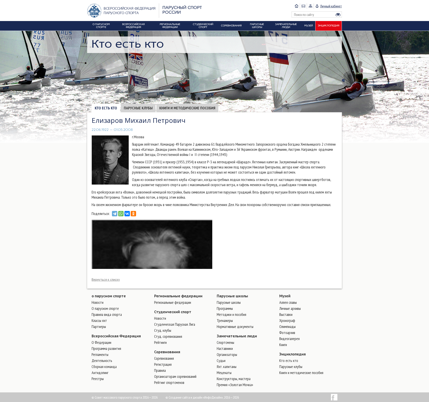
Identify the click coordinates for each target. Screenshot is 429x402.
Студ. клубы (162, 330)
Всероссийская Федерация (116, 336)
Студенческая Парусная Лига (174, 324)
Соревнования (167, 352)
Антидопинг (100, 372)
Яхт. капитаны (226, 366)
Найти (338, 14)
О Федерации (101, 342)
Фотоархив (287, 332)
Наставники (225, 348)
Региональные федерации (178, 296)
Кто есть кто (106, 108)
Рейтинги (160, 342)
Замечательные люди (237, 336)
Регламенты (100, 354)
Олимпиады (287, 326)
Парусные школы (232, 296)
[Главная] (296, 6)
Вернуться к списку (106, 279)
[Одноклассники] (133, 213)
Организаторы (227, 354)
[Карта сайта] (310, 6)
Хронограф (287, 320)
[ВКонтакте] (127, 213)
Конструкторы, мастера (233, 378)
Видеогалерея (289, 338)
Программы (225, 308)
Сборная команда (104, 366)
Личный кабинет (331, 6)
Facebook (334, 397)
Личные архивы (290, 308)
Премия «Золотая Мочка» (235, 384)
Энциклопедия (292, 354)
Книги (283, 344)
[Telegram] (114, 213)
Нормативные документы (235, 326)
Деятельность (102, 360)
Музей (284, 296)
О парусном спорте (105, 308)
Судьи (221, 360)
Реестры (98, 378)
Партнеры (99, 326)
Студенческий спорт (172, 312)
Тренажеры (225, 320)
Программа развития (106, 348)
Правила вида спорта (107, 314)
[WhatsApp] (121, 213)
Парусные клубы (138, 108)
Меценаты (224, 372)
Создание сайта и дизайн (185, 397)
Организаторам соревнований (175, 376)
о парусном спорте (109, 296)
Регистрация (163, 364)
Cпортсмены (225, 342)
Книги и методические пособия (187, 108)
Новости (97, 302)
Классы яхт (99, 320)
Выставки (285, 314)
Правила (160, 370)
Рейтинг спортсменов (169, 382)
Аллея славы (288, 302)
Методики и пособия (231, 314)
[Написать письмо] (303, 6)
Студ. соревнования (168, 336)
